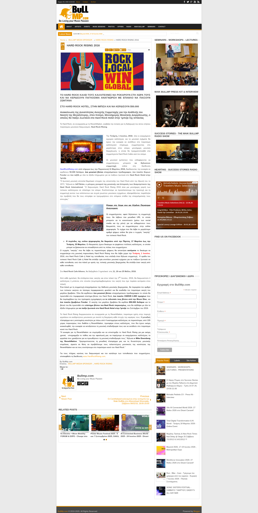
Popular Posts (163, 360)
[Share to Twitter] (65, 429)
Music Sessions (99, 26)
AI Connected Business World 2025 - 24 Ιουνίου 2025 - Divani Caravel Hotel (134, 434)
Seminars (151, 26)
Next (60, 427)
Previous (150, 427)
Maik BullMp (139, 26)
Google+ (191, 2)
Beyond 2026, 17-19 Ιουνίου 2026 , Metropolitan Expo (97, 34)
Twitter (188, 2)
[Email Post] (61, 369)
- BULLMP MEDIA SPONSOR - (80, 364)
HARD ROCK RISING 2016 (83, 45)
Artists (78, 26)
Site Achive (191, 360)
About (78, 2)
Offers (120, 26)
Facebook (184, 2)
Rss (198, 2)
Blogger (197, 511)
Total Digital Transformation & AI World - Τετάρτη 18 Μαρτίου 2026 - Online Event (181, 423)
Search (197, 33)
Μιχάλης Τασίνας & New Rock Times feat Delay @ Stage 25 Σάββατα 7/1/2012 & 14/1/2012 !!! (181, 436)
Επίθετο (161, 311)
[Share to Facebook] (62, 429)
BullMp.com (63, 511)
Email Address (164, 293)
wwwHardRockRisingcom (94, 356)
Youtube (195, 2)
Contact (85, 2)
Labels (177, 360)
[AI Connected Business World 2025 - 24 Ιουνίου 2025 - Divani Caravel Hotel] (135, 423)
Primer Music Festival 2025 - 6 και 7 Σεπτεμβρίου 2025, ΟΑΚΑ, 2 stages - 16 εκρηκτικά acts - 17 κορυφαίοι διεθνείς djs (105, 434)
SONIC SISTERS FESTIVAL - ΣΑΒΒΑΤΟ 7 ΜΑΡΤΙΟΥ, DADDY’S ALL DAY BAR (180, 490)
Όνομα (160, 302)
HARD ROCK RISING (103, 364)
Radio (128, 26)
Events (87, 26)
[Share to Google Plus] (68, 429)
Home (61, 26)
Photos (111, 26)
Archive (93, 2)
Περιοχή (161, 320)
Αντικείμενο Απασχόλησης (168, 340)
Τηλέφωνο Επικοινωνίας (163, 330)
